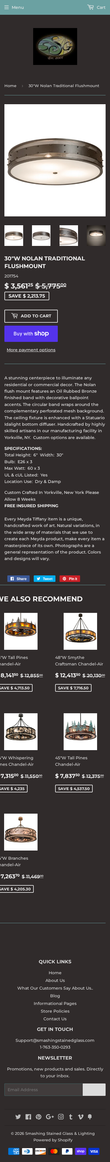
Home (10, 85)
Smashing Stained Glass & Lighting (60, 1133)
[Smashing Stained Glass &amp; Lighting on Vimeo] (81, 1117)
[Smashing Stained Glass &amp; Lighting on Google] (50, 1117)
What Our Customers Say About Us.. (55, 988)
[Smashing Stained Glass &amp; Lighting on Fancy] (90, 1117)
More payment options (31, 349)
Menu (18, 7)
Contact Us (55, 1018)
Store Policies (55, 1011)
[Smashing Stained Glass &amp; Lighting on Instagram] (61, 1117)
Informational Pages (55, 1003)
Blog (55, 995)
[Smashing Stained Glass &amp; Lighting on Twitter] (18, 1117)
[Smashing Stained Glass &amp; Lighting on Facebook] (28, 1117)
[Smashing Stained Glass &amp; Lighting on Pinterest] (38, 1117)
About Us (55, 980)
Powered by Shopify (52, 1139)
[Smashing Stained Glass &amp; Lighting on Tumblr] (71, 1117)
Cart (101, 7)
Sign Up (94, 1090)
